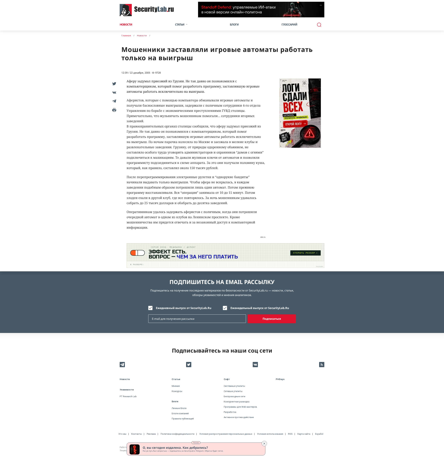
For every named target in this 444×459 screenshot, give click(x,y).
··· (321, 5)
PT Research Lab (128, 396)
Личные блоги (179, 408)
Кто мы (122, 434)
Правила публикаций (183, 418)
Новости (126, 24)
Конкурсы (177, 391)
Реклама (196, 443)
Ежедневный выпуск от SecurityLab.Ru (183, 308)
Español (319, 434)
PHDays (280, 379)
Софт (227, 379)
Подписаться (272, 319)
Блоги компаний (180, 413)
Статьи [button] (179, 24)
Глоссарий (289, 24)
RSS (290, 434)
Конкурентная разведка (236, 401)
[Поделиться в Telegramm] (113, 101)
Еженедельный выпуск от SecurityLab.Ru (259, 308)
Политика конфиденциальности (177, 434)
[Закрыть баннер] (264, 443)
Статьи (176, 379)
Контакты (136, 434)
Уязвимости (127, 389)
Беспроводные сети (234, 396)
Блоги (234, 24)
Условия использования (270, 434)
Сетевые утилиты (233, 391)
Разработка (230, 412)
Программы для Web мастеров (240, 407)
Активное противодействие (239, 417)
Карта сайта (303, 434)
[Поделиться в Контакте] (113, 92)
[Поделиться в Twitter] (113, 83)
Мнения (176, 386)
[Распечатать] (113, 109)
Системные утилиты (234, 386)
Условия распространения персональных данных (225, 434)
